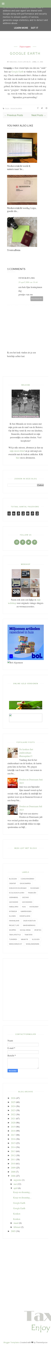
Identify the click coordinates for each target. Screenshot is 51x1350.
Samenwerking (29, 925)
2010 (13, 1163)
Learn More (21, 28)
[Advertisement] (25, 989)
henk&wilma (26, 278)
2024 (13, 1106)
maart (16, 1222)
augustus (17, 1179)
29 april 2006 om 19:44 (28, 282)
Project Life (14, 925)
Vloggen (36, 939)
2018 (13, 1130)
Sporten (37, 930)
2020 (13, 1122)
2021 (13, 1118)
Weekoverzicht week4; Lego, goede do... (21, 210)
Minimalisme (14, 921)
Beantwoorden (36, 299)
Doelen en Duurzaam (17, 888)
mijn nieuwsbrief (17, 450)
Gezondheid (27, 902)
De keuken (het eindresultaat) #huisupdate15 (26, 753)
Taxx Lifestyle (15, 935)
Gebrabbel (13, 897)
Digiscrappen (25, 47)
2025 (13, 1102)
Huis (24, 907)
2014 (13, 1147)
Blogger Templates (12, 1342)
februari (17, 1226)
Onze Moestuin (29, 921)
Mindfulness (25, 916)
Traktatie (28, 935)
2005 (13, 1231)
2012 (13, 1155)
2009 (13, 1167)
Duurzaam (34, 888)
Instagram (33, 907)
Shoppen (12, 930)
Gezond (25, 897)
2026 (13, 1097)
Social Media (25, 930)
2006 (13, 1175)
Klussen (12, 916)
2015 (13, 1142)
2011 (13, 1159)
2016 (13, 1138)
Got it (34, 28)
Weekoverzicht (15, 944)
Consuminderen (27, 879)
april (16, 1188)
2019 (13, 1126)
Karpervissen (26, 911)
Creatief (12, 883)
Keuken (16, 1213)
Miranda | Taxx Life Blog (20, 62)
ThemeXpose (41, 1342)
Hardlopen (13, 907)
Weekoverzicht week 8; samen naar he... (18, 167)
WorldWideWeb (32, 944)
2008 (13, 1171)
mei (15, 1183)
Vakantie (24, 939)
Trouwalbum (13, 250)
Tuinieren (13, 939)
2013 (13, 1151)
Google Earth (17, 71)
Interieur (13, 911)
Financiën (32, 893)
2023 (13, 1110)
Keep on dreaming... (22, 1192)
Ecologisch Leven (16, 893)
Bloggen (13, 879)
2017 (13, 1134)
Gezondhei (13, 902)
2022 (13, 1114)
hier (17, 457)
